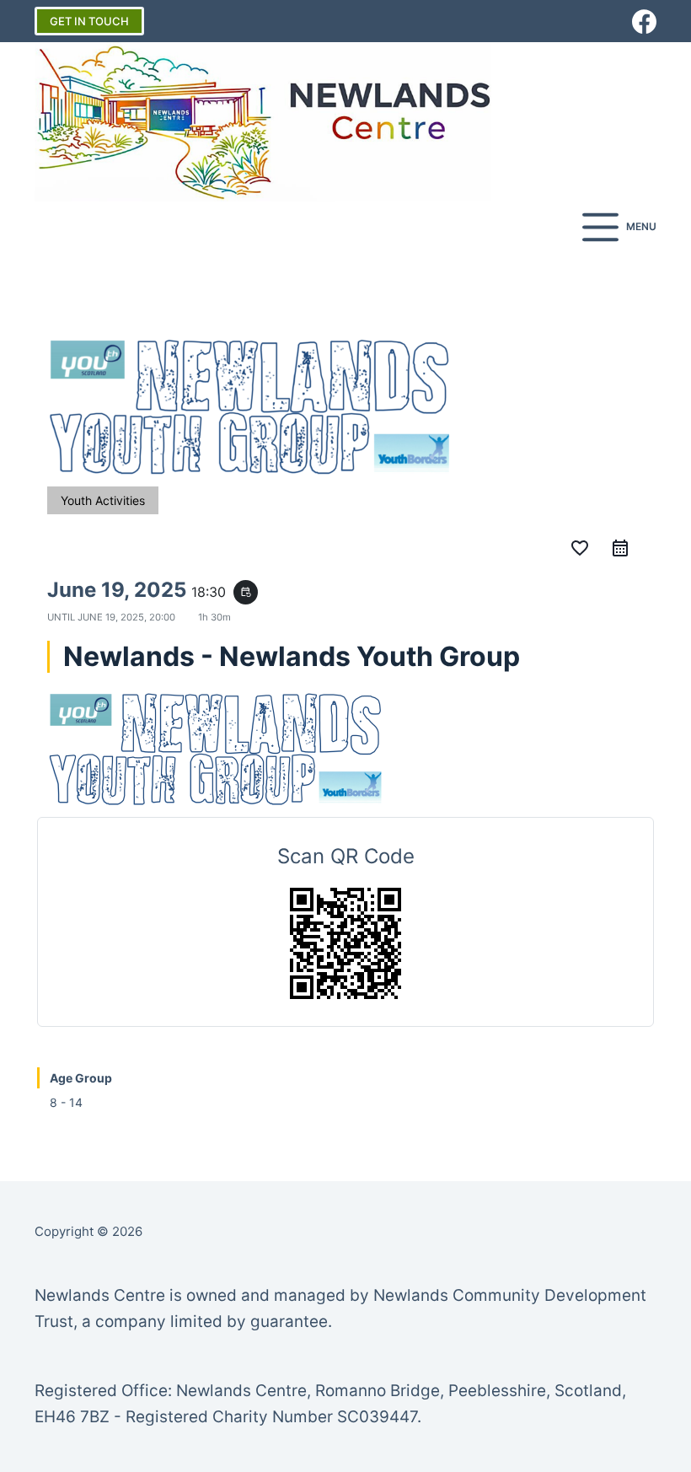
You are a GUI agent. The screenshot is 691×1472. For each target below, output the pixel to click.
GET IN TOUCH (89, 21)
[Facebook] (644, 21)
